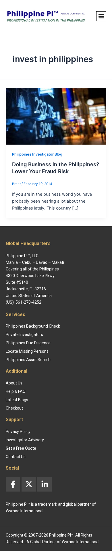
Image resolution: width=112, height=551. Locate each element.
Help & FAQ (16, 391)
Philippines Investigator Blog (37, 154)
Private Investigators (24, 334)
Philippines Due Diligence (28, 343)
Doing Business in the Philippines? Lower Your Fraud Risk (55, 167)
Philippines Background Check (33, 326)
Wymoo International (80, 541)
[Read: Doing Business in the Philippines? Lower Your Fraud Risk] (56, 115)
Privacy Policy (18, 431)
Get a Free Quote (21, 448)
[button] (101, 16)
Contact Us (16, 456)
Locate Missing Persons (27, 351)
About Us (14, 383)
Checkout (14, 408)
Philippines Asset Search (28, 359)
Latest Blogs (17, 399)
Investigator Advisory (25, 440)
